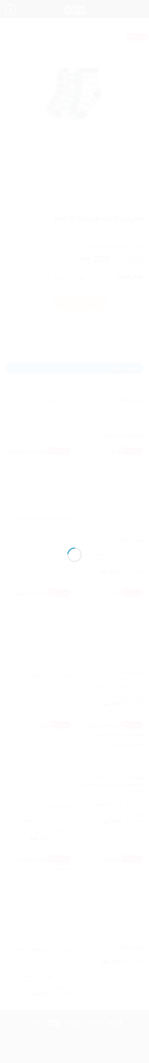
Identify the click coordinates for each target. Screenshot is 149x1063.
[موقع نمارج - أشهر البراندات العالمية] (74, 521)
